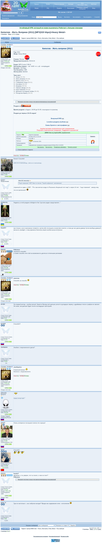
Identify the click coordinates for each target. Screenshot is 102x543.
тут (63, 118)
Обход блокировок (22, 15)
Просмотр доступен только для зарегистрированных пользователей (37, 101)
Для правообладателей (54, 536)
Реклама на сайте (65, 536)
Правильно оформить (60, 147)
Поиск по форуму (59, 4)
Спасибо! (97, 17)
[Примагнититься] (93, 143)
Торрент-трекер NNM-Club (28, 38)
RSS (82, 3)
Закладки (70, 4)
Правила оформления (8, 15)
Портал (36, 4)
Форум (36, 8)
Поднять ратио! (72, 147)
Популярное (5, 18)
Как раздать (49, 147)
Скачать (92, 136)
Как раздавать (87, 17)
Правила (59, 8)
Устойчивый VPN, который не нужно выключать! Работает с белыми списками (51, 28)
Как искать (67, 17)
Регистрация (70, 8)
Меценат (3, 394)
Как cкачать (40, 147)
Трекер (48, 4)
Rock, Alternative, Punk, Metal (46, 38)
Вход (93, 8)
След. (17, 34)
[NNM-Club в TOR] (55, 541)
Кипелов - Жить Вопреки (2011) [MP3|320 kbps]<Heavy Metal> (33, 32)
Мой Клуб (93, 4)
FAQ (48, 8)
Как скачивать (77, 17)
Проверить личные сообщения (82, 8)
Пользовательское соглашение (40, 536)
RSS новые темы (82, 5)
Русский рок (60, 38)
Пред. (9, 34)
